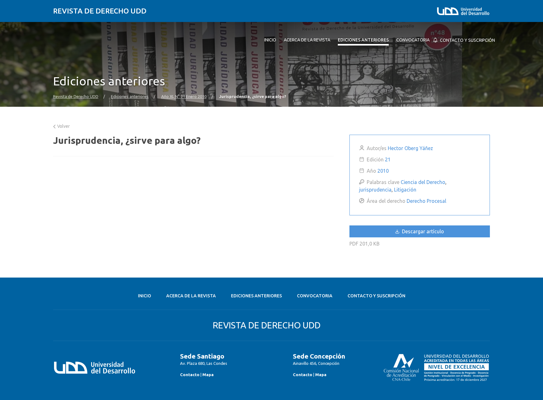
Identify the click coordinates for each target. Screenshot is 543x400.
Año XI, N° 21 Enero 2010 (183, 96)
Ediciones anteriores (130, 96)
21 (388, 159)
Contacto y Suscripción (376, 295)
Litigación (405, 189)
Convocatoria (314, 295)
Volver (63, 126)
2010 (383, 171)
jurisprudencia (375, 189)
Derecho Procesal (426, 201)
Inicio (144, 295)
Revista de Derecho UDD (99, 11)
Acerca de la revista (191, 295)
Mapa (208, 374)
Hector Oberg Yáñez (410, 148)
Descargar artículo (422, 231)
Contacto (190, 374)
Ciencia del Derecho (423, 182)
